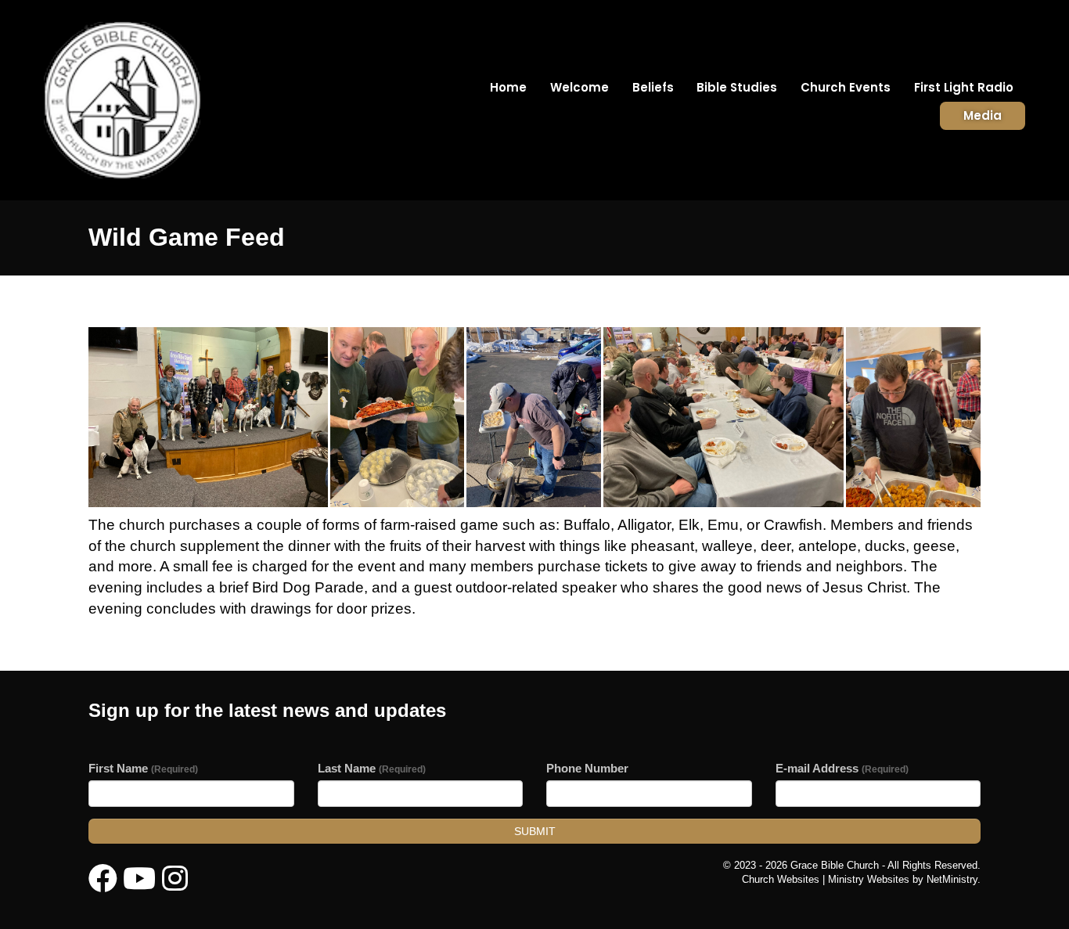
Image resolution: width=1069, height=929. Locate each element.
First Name (143, 768)
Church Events (846, 87)
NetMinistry (952, 879)
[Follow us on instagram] (175, 878)
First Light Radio (963, 87)
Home (508, 87)
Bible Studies (736, 87)
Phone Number (587, 768)
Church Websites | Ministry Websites (827, 879)
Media (982, 115)
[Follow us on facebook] (102, 878)
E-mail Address (842, 768)
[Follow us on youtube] (139, 878)
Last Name (372, 768)
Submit (535, 831)
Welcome (579, 87)
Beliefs (653, 87)
